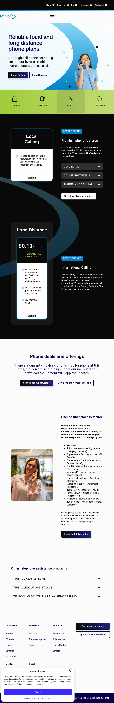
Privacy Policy (45, 698)
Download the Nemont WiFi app (74, 383)
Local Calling (18, 75)
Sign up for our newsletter (36, 383)
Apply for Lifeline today (76, 534)
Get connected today (93, 626)
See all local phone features (78, 196)
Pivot (106, 698)
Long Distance (40, 75)
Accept (38, 692)
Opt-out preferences (31, 698)
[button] (70, 671)
